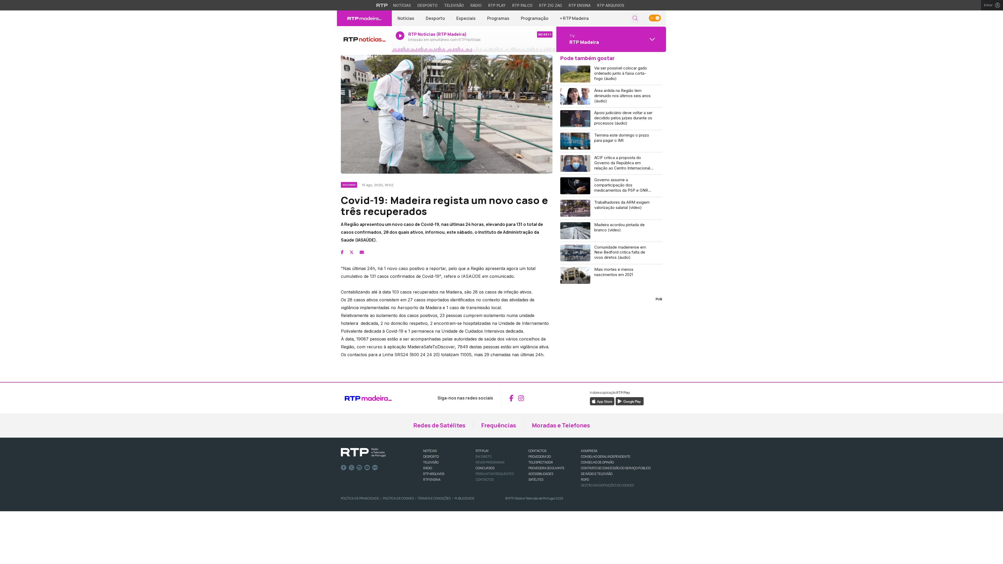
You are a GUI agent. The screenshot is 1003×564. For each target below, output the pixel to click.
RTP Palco (522, 5)
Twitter (351, 468)
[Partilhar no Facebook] (342, 252)
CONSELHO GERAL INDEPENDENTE (605, 456)
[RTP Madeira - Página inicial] (364, 18)
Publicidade (464, 498)
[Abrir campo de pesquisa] (635, 18)
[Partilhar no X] (351, 252)
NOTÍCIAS (430, 451)
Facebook (344, 468)
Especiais (466, 18)
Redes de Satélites (439, 425)
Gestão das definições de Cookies (607, 485)
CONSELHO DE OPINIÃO (597, 462)
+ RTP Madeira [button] (574, 18)
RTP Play (497, 5)
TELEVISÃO (431, 462)
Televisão (454, 5)
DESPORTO (431, 456)
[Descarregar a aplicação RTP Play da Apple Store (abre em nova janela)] (602, 401)
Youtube (367, 468)
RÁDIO (427, 468)
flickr (375, 468)
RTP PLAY (482, 451)
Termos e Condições (434, 498)
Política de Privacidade (360, 498)
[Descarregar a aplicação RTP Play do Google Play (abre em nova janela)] (629, 401)
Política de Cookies (398, 498)
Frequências (498, 425)
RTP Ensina (580, 5)
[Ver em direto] (364, 39)
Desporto (427, 5)
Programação (534, 18)
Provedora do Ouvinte (546, 468)
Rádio (476, 5)
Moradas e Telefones (561, 425)
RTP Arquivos (610, 5)
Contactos (485, 479)
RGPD (585, 479)
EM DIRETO (484, 456)
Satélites (535, 479)
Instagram (359, 468)
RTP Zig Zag (550, 5)
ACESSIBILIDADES (540, 474)
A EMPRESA (589, 451)
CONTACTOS (537, 451)
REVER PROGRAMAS (490, 462)
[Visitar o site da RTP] (382, 5)
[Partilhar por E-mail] (362, 252)
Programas (498, 18)
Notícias (402, 5)
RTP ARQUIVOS (433, 474)
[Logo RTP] (363, 452)
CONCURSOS (485, 468)
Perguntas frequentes (495, 474)
